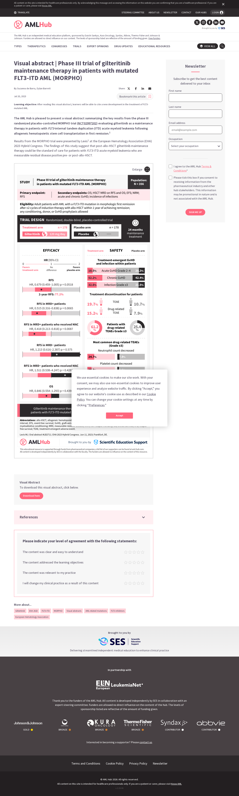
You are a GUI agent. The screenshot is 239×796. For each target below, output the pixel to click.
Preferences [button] (97, 405)
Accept (119, 415)
